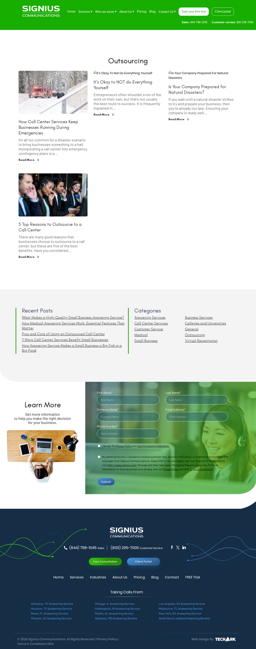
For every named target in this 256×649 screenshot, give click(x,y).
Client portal (223, 11)
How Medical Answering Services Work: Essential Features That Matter (73, 325)
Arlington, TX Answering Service (52, 603)
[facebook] (172, 547)
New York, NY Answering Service (180, 613)
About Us (125, 11)
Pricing (141, 11)
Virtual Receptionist (201, 340)
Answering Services (149, 317)
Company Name (107, 409)
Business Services (199, 317)
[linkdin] (177, 547)
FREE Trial (192, 577)
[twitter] (184, 547)
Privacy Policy (171, 469)
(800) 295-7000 (137, 548)
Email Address (175, 409)
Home (71, 11)
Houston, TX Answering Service (51, 608)
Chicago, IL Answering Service (114, 603)
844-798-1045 (194, 22)
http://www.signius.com (122, 465)
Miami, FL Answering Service (49, 613)
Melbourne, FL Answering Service (181, 608)
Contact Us (166, 11)
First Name (104, 392)
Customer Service (148, 329)
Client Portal (143, 561)
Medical (141, 335)
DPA (51, 644)
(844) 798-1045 (86, 548)
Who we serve (104, 11)
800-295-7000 (232, 22)
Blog (152, 11)
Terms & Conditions (201, 469)
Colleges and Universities (205, 323)
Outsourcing (195, 335)
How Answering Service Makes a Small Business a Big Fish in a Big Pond (72, 348)
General (191, 329)
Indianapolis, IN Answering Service (117, 608)
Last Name (173, 392)
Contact (172, 577)
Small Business (146, 340)
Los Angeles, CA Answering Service (182, 603)
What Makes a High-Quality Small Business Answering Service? (73, 317)
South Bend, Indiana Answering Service (184, 618)
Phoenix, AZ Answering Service (51, 618)
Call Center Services (151, 323)
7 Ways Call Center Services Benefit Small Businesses (65, 339)
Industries (98, 577)
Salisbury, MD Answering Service (116, 618)
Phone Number (107, 426)
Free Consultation (105, 561)
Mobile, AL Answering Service (114, 613)
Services (84, 11)
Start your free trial (194, 11)
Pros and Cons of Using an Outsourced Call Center (63, 334)
